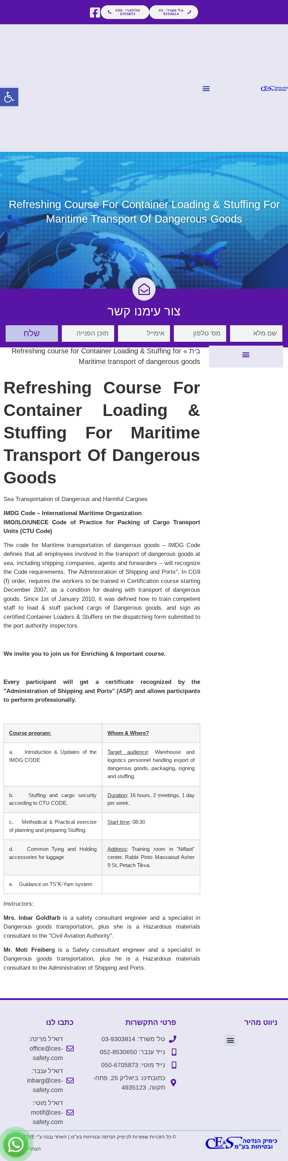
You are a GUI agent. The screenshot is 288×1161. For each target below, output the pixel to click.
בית (194, 351)
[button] (9, 97)
